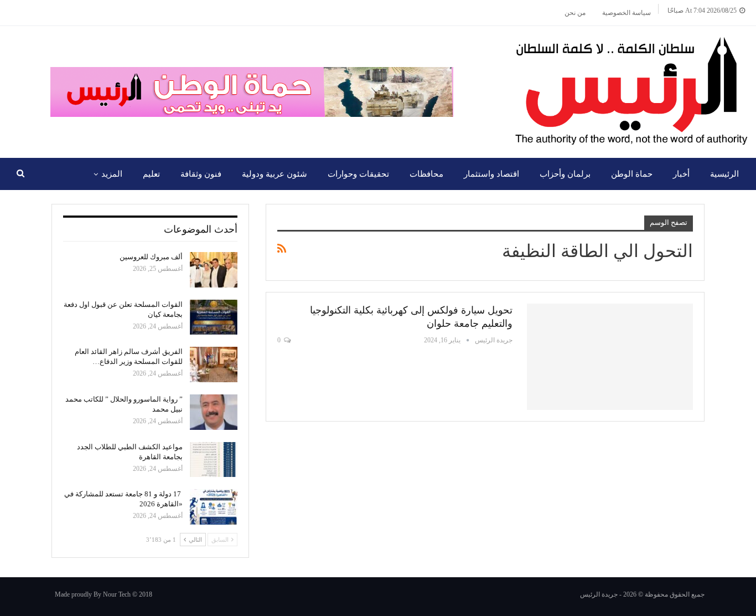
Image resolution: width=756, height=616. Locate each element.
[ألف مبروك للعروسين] (213, 270)
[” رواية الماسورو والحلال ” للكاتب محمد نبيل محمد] (213, 412)
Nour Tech (117, 594)
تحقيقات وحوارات (358, 174)
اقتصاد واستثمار (491, 174)
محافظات (426, 174)
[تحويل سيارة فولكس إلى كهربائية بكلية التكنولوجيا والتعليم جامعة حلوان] (610, 357)
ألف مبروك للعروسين (151, 257)
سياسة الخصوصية (626, 13)
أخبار (681, 174)
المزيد (111, 174)
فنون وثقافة (200, 174)
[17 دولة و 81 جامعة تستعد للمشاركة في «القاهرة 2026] (213, 507)
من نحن (575, 13)
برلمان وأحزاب (565, 174)
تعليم (151, 174)
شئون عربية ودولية (274, 174)
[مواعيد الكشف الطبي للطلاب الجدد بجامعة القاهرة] (213, 460)
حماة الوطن (632, 174)
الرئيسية (724, 174)
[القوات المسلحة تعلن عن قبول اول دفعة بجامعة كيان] (213, 317)
